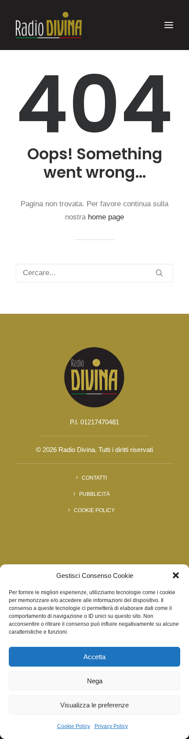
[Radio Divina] (49, 25)
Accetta (94, 656)
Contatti (94, 478)
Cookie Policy (73, 726)
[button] (175, 575)
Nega (94, 681)
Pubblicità (94, 494)
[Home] (94, 376)
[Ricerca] (94, 273)
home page (106, 217)
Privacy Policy (111, 726)
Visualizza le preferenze (94, 705)
